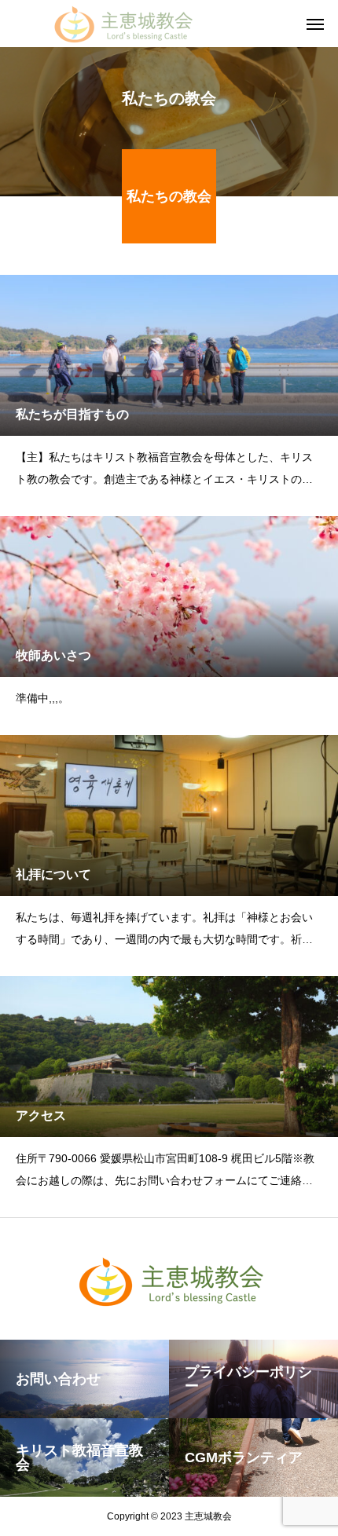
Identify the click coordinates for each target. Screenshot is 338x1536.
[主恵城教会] (122, 23)
